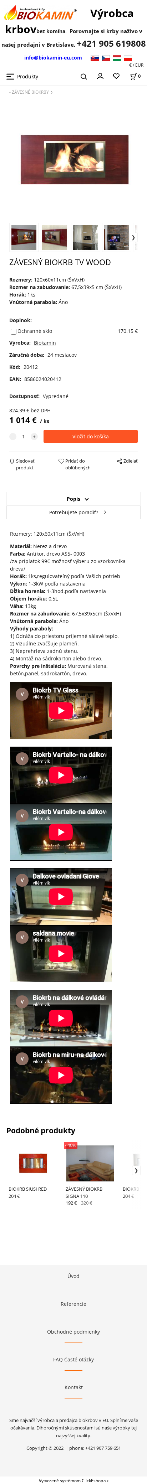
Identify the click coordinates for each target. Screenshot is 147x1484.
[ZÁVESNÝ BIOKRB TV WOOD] (73, 158)
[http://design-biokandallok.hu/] (118, 57)
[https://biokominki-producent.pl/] (128, 57)
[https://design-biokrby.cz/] (107, 57)
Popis (73, 498)
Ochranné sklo (34, 331)
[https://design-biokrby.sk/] (95, 57)
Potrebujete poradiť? (73, 512)
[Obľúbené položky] (116, 76)
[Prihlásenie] (100, 75)
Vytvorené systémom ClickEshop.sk (73, 1480)
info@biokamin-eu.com (53, 57)
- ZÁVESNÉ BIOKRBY (29, 92)
